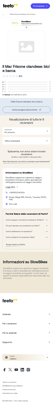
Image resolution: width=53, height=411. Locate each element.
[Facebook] (4, 370)
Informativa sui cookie (10, 393)
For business (39, 6)
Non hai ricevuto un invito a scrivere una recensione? (26, 161)
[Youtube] (16, 370)
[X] (10, 370)
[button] (26, 131)
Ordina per (8, 130)
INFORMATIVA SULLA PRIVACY (12, 386)
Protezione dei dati (9, 389)
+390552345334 (17, 192)
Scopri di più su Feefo (15, 244)
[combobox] (26, 131)
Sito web (13, 204)
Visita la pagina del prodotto (24, 110)
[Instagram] (28, 370)
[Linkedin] (22, 370)
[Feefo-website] (10, 6)
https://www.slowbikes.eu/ (31, 24)
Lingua (12, 356)
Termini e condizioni (9, 382)
